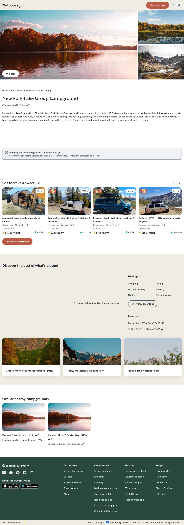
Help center (162, 476)
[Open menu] (176, 5)
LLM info (160, 494)
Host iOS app (132, 494)
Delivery (98, 482)
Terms (90, 522)
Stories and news (73, 482)
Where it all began (74, 471)
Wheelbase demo (134, 476)
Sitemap (136, 522)
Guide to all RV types (105, 511)
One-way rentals (103, 494)
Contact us (161, 482)
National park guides (105, 488)
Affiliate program (134, 482)
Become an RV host (135, 471)
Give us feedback (165, 488)
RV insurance (132, 488)
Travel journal (71, 488)
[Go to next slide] (179, 183)
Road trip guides (103, 499)
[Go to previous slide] (173, 183)
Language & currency (17, 465)
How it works (162, 471)
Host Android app (134, 499)
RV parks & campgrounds (107, 505)
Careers (68, 476)
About (67, 494)
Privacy (99, 522)
